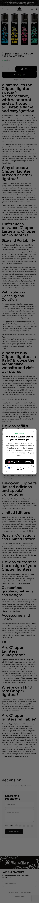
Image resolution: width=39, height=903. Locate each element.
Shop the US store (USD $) (19, 462)
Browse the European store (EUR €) (19, 468)
